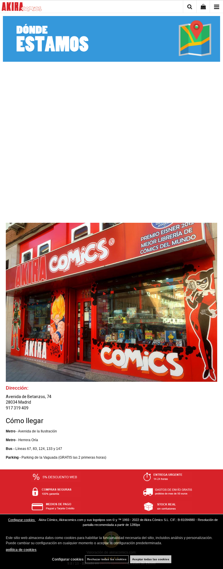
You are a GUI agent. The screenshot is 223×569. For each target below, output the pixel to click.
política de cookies (21, 550)
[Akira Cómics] (21, 7)
